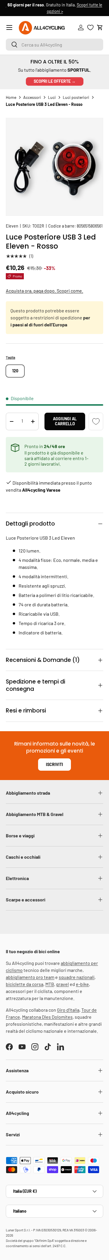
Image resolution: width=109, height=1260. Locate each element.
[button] (100, 27)
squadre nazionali (76, 977)
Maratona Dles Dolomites (47, 1017)
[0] (90, 27)
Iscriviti (54, 764)
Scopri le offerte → (55, 81)
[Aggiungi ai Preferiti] (96, 421)
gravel (62, 984)
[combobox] (54, 45)
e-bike (82, 984)
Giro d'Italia (68, 1010)
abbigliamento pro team (30, 977)
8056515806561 (90, 225)
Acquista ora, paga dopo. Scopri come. (44, 290)
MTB (49, 984)
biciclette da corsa (24, 984)
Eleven (12, 225)
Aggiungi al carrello (65, 421)
